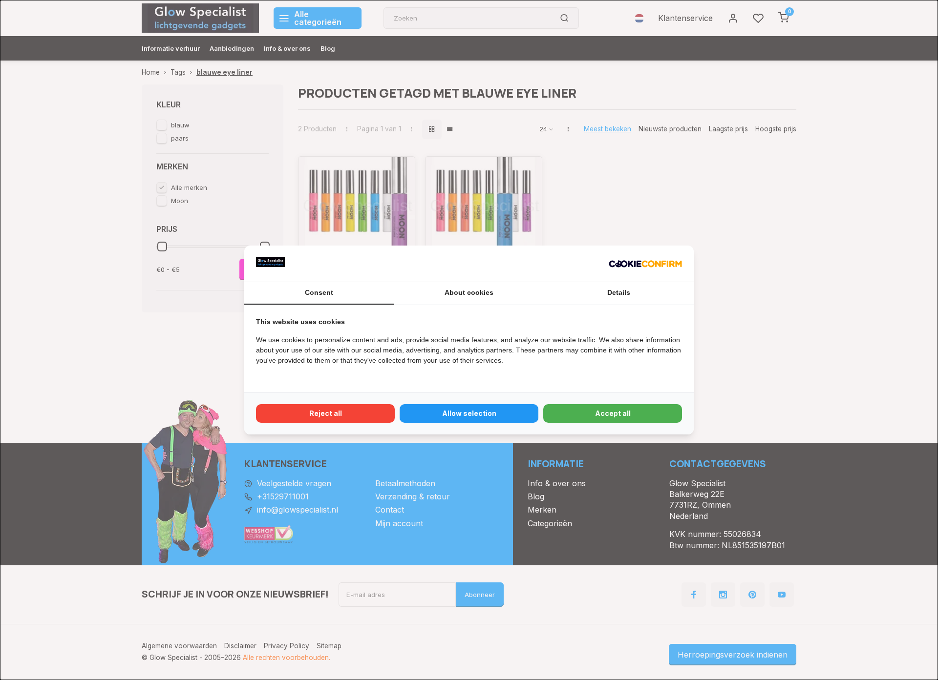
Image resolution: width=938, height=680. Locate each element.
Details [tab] (618, 292)
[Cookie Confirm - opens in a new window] (645, 263)
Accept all (613, 413)
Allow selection (469, 413)
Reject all (325, 413)
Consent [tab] (319, 292)
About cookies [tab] (469, 292)
